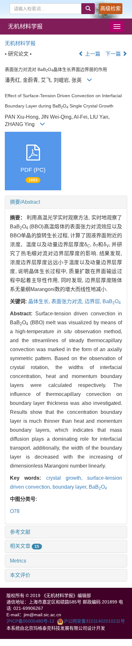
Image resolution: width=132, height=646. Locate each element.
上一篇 (92, 54)
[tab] (66, 202)
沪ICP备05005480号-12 (30, 621)
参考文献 (20, 532)
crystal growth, (66, 478)
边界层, (94, 301)
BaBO (112, 301)
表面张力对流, (68, 301)
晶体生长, (39, 301)
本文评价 (20, 575)
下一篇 (113, 54)
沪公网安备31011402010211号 (94, 621)
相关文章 (24, 546)
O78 (15, 511)
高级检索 (110, 8)
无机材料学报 (25, 26)
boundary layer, (71, 487)
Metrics (18, 560)
